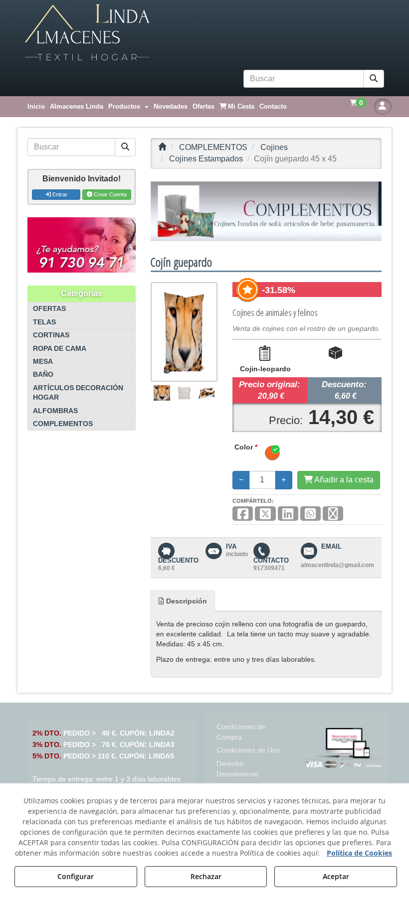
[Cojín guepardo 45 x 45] (184, 332)
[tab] (183, 601)
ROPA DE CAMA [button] (59, 348)
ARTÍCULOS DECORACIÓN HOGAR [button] (78, 392)
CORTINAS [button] (51, 335)
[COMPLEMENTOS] (266, 211)
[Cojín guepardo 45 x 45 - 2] (184, 393)
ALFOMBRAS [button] (55, 411)
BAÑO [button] (43, 374)
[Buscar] (373, 79)
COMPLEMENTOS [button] (63, 424)
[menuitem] (36, 106)
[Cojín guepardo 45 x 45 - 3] (206, 393)
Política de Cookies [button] (359, 853)
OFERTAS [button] (49, 308)
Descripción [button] (185, 601)
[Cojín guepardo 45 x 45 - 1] (162, 393)
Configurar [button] (75, 876)
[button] (204, 32)
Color (245, 447)
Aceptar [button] (336, 876)
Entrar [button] (59, 194)
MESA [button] (43, 361)
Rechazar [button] (206, 876)
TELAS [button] (44, 322)
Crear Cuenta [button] (109, 194)
